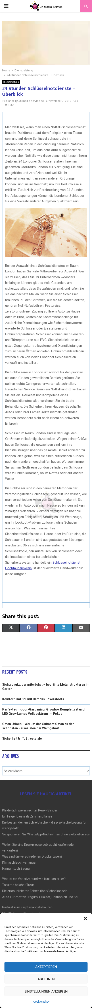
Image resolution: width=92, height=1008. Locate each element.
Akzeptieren (46, 967)
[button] (85, 918)
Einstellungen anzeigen (46, 991)
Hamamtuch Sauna (16, 868)
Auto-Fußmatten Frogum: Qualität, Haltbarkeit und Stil (40, 897)
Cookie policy (41, 1001)
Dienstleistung (11, 82)
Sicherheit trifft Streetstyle (22, 738)
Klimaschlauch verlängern (20, 862)
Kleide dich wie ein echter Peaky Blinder (29, 810)
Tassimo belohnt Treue (18, 885)
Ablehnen (46, 979)
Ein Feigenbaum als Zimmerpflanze (27, 816)
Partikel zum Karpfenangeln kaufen (27, 907)
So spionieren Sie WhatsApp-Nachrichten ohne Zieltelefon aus (46, 834)
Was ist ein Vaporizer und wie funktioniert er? (34, 879)
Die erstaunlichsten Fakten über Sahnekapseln (34, 891)
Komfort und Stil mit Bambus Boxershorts (33, 699)
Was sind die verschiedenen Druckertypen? (32, 856)
